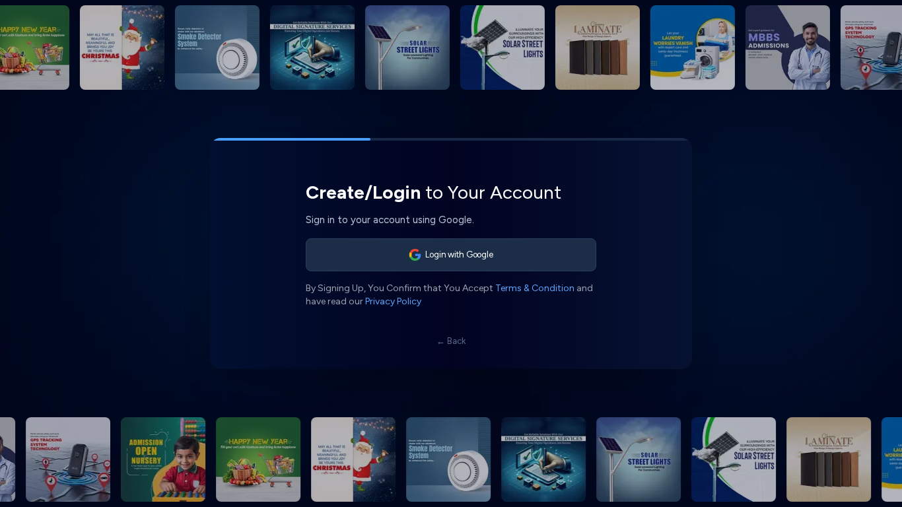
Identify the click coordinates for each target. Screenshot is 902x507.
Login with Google (459, 254)
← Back (451, 341)
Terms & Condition (534, 288)
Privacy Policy (393, 301)
